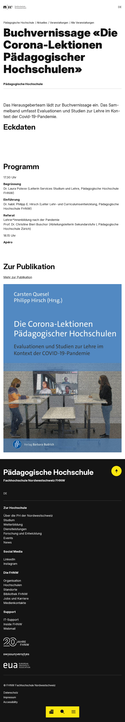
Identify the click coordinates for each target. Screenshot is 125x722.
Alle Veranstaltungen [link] (82, 22)
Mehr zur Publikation (17, 277)
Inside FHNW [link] (12, 624)
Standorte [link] (10, 589)
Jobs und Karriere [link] (16, 598)
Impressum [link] (9, 697)
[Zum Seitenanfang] (116, 471)
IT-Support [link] (11, 620)
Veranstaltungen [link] (59, 22)
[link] (14, 7)
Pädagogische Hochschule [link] (18, 22)
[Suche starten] (62, 711)
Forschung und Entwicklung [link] (22, 533)
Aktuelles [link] (42, 22)
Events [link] (8, 538)
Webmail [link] (9, 628)
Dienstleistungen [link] (15, 529)
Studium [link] (9, 520)
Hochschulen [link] (12, 585)
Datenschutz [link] (10, 692)
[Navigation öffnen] (73, 711)
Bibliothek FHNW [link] (15, 594)
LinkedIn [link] (9, 559)
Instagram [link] (10, 564)
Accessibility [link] (10, 702)
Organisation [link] (12, 580)
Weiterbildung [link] (13, 524)
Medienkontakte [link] (14, 603)
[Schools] (51, 711)
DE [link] (120, 7)
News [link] (7, 542)
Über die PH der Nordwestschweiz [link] (28, 515)
